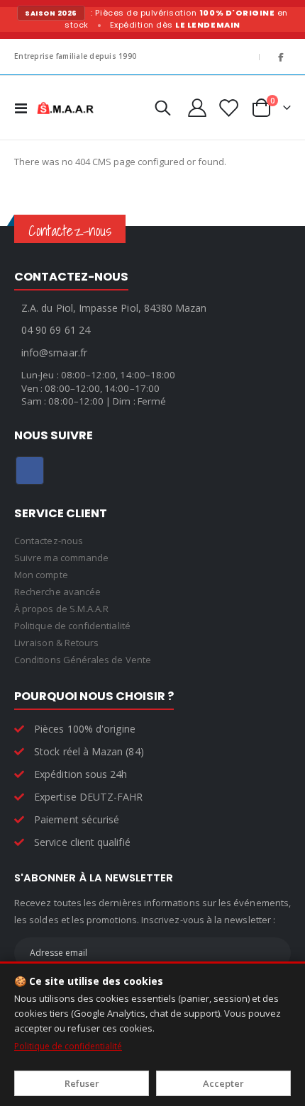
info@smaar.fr (54, 352)
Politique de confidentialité (68, 1046)
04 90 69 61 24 (55, 330)
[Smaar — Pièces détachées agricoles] (65, 108)
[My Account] (197, 107)
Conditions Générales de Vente (82, 659)
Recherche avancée (57, 591)
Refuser (82, 1083)
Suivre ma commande (61, 557)
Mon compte (41, 574)
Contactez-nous (48, 540)
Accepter (223, 1083)
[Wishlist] (227, 108)
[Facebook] (281, 56)
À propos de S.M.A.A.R (61, 608)
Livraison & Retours (56, 642)
